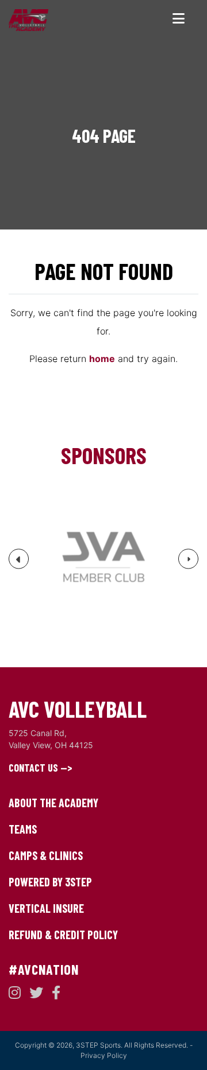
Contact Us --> (40, 767)
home (102, 358)
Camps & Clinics (46, 855)
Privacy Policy (103, 1055)
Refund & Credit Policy (63, 934)
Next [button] (188, 562)
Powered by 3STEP (50, 882)
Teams (23, 829)
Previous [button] (19, 563)
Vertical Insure (46, 908)
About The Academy (53, 803)
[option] (103, 559)
